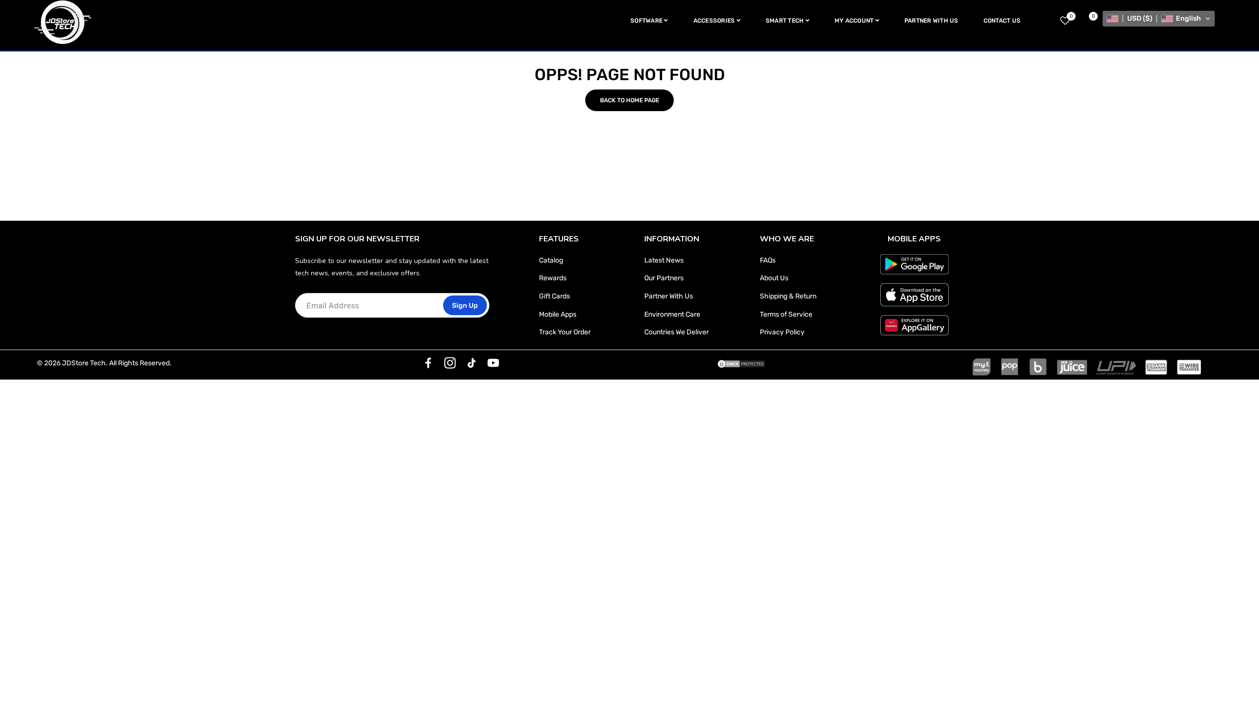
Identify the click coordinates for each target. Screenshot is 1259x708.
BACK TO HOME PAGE (629, 100)
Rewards (553, 278)
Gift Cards (554, 296)
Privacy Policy (782, 332)
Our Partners (664, 278)
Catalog (551, 260)
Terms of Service (786, 314)
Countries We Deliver (676, 332)
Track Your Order (565, 332)
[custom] (428, 363)
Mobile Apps (557, 314)
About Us (774, 278)
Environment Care (672, 314)
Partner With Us (668, 296)
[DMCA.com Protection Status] (741, 363)
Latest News (664, 260)
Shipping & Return (788, 296)
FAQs (768, 260)
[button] (1159, 19)
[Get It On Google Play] (914, 264)
